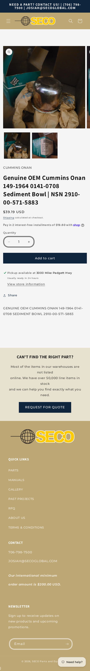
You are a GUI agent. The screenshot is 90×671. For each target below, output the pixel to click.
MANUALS (16, 480)
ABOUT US (16, 518)
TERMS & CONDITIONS (26, 527)
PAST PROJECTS (21, 499)
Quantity (9, 232)
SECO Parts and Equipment (50, 661)
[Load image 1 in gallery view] (17, 145)
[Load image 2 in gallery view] (45, 145)
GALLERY (15, 489)
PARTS (13, 470)
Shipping (8, 217)
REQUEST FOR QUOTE (45, 407)
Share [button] (12, 295)
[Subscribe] (67, 644)
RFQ (11, 508)
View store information (26, 284)
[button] (8, 21)
